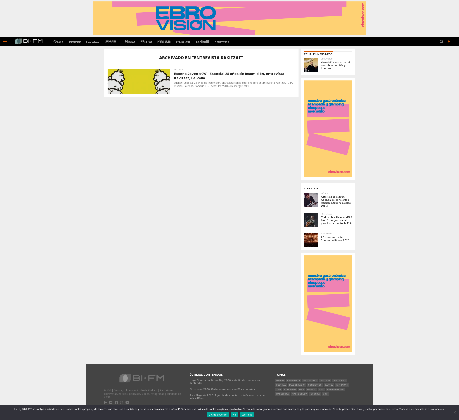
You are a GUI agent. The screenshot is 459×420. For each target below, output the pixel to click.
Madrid (311, 389)
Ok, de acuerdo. (218, 414)
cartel (329, 385)
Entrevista (293, 380)
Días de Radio (297, 385)
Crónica (315, 394)
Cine (321, 389)
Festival (281, 385)
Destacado (309, 380)
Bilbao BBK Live (335, 389)
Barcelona (282, 394)
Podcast (325, 380)
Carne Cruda (299, 394)
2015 (325, 394)
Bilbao (280, 380)
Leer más (247, 414)
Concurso (290, 389)
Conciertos (314, 385)
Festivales (339, 380)
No (234, 414)
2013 (278, 389)
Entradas (342, 385)
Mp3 (301, 389)
